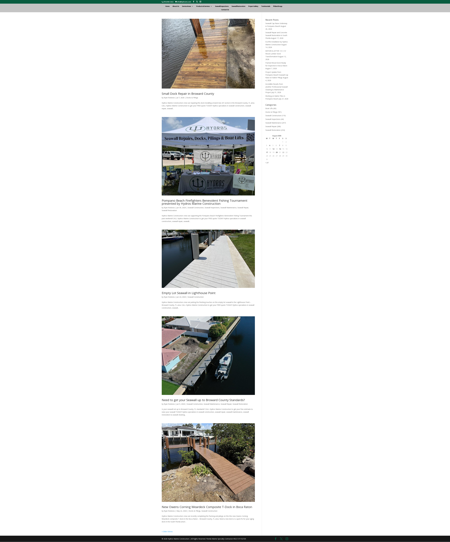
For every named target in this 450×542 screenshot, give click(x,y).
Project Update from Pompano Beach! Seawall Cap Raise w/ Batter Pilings (276, 75)
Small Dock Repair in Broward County (188, 93)
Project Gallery (253, 6)
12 (273, 149)
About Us (175, 6)
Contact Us (225, 10)
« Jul (266, 162)
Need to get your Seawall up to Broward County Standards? (203, 400)
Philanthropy (277, 6)
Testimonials (265, 6)
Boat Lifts (269, 108)
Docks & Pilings (192, 98)
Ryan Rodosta (169, 98)
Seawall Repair (242, 207)
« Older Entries (167, 531)
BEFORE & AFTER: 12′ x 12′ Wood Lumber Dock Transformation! (275, 54)
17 (267, 152)
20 (277, 152)
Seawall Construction (196, 207)
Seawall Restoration (238, 6)
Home (167, 6)
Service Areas (186, 6)
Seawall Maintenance (228, 207)
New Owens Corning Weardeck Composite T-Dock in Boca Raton (207, 507)
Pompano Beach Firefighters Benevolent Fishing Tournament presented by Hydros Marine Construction (204, 202)
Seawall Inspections (222, 6)
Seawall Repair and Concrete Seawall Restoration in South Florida (276, 35)
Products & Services (203, 6)
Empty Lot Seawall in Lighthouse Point (189, 293)
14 (280, 149)
